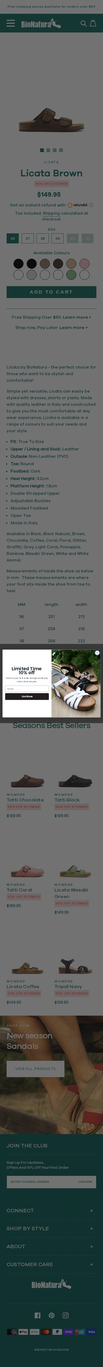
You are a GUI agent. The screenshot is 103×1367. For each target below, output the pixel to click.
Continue (27, 696)
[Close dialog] (97, 652)
